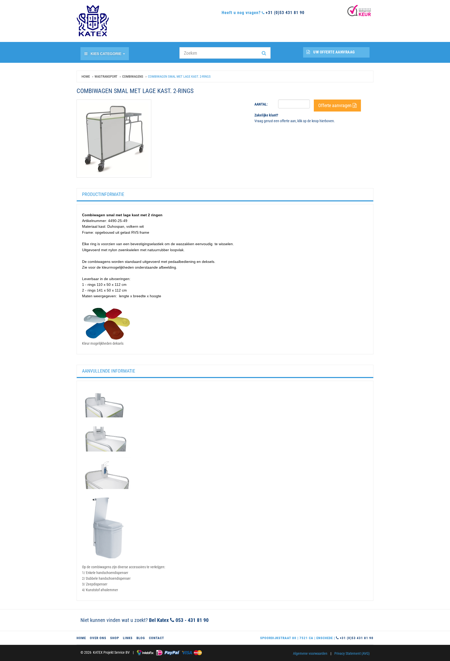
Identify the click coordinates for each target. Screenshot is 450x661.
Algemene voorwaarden (310, 653)
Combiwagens (132, 76)
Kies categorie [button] (106, 54)
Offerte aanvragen (335, 105)
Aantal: (261, 104)
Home (86, 76)
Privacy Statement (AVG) (352, 653)
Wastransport (106, 76)
